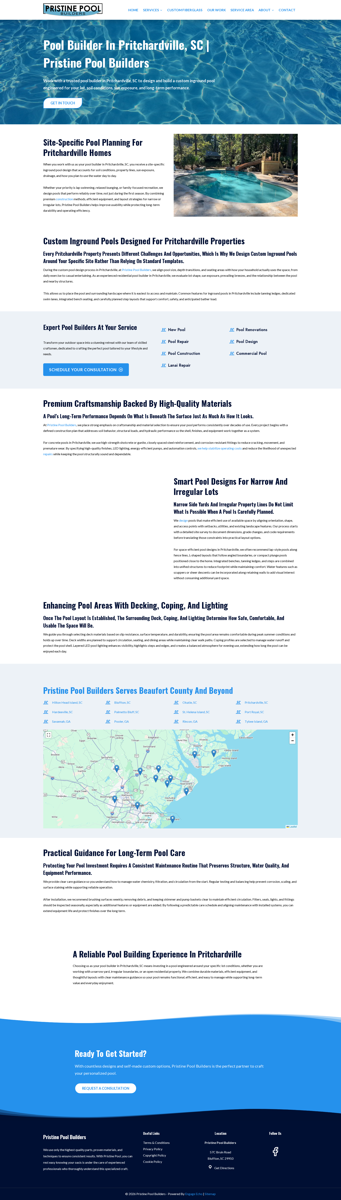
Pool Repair (178, 342)
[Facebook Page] (275, 1152)
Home (133, 10)
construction (64, 199)
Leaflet (293, 826)
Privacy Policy (152, 1149)
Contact (287, 10)
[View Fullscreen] (49, 735)
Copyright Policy (154, 1155)
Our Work (216, 10)
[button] (186, 792)
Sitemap (210, 1194)
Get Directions (224, 1168)
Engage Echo (193, 1194)
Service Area (242, 10)
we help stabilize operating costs (220, 448)
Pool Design (247, 342)
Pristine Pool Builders (136, 270)
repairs (48, 454)
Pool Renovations (251, 330)
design (183, 520)
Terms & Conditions (156, 1142)
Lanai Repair (179, 365)
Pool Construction (184, 353)
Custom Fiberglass (184, 10)
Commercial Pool (251, 353)
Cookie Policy (152, 1161)
